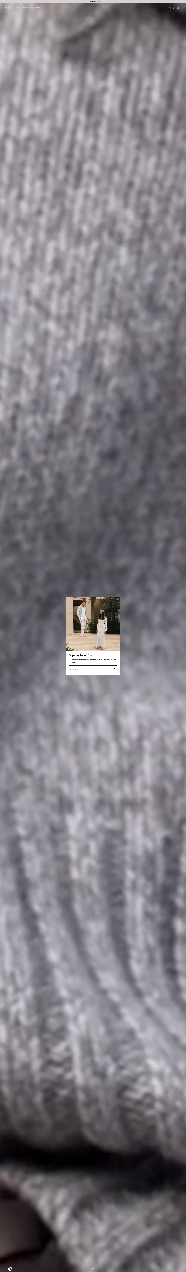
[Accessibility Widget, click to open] (10, 1269)
